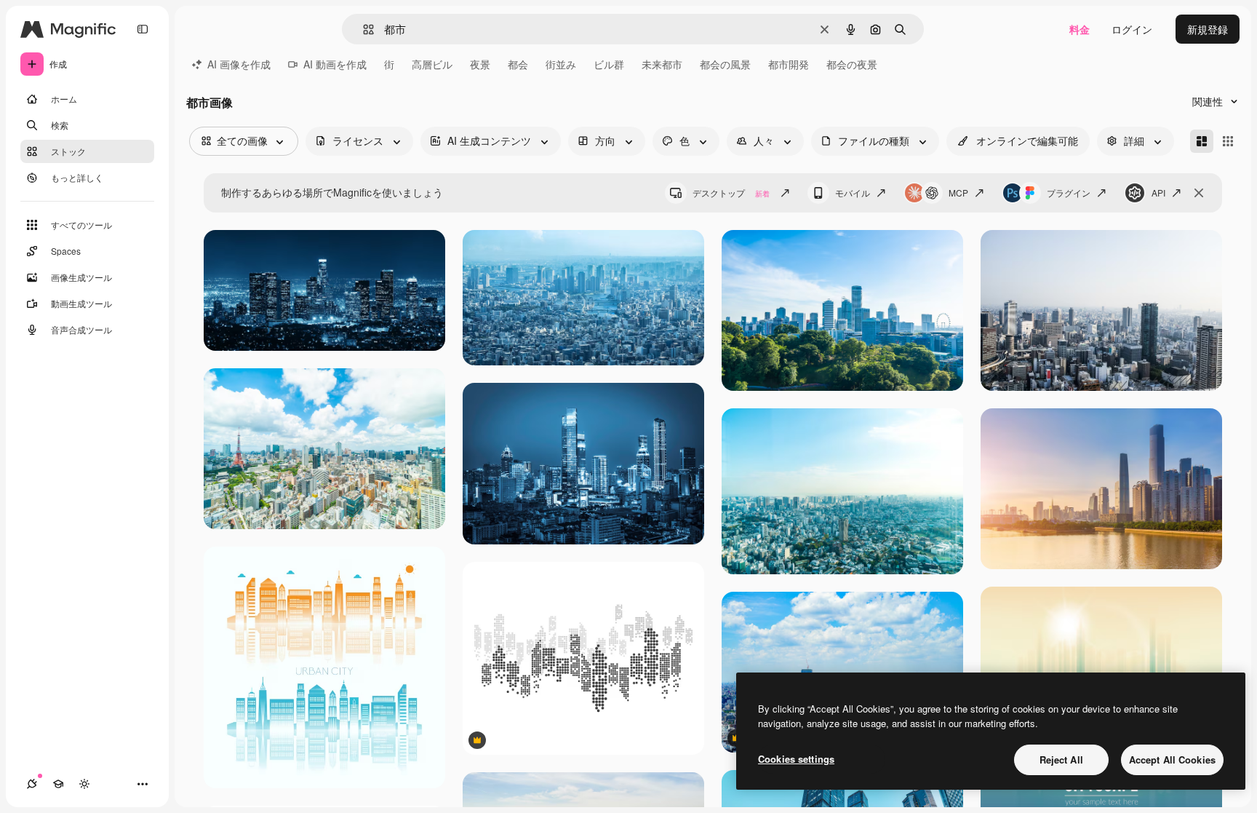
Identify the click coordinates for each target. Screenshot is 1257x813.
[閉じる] (1199, 193)
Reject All (1061, 759)
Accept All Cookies (1172, 759)
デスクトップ (731, 192)
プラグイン (1068, 192)
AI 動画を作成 (335, 64)
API (1158, 192)
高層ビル (432, 64)
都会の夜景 (851, 64)
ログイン (1132, 29)
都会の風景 (725, 64)
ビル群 (609, 64)
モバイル (852, 192)
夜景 (480, 64)
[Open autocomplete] (363, 29)
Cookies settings (796, 759)
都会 (518, 64)
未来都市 (662, 64)
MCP (958, 192)
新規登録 (1207, 29)
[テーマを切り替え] (84, 784)
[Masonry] (1201, 141)
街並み (561, 64)
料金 (1079, 29)
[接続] (32, 784)
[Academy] (58, 784)
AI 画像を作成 (239, 64)
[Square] (1228, 141)
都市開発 (788, 64)
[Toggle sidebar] (142, 29)
